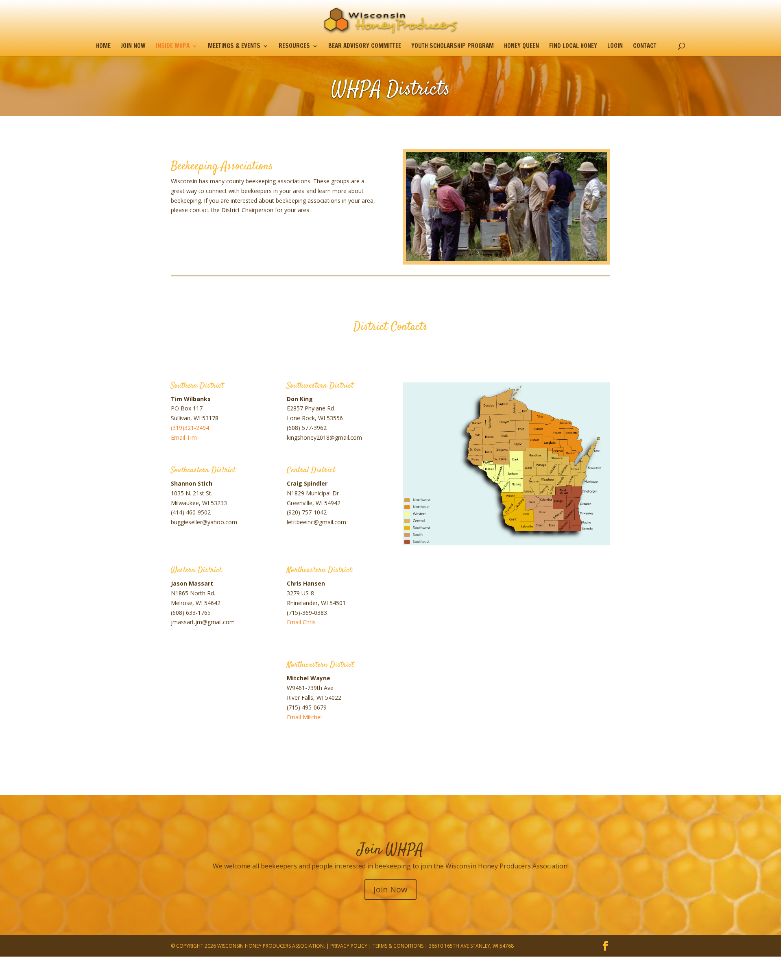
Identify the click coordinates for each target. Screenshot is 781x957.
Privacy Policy (348, 945)
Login (615, 46)
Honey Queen (521, 46)
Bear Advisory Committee (364, 46)
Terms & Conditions (398, 945)
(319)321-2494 (190, 428)
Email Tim (184, 437)
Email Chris (301, 622)
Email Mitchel (304, 717)
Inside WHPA (173, 46)
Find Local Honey (573, 46)
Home (103, 46)
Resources (294, 46)
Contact (645, 46)
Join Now (133, 46)
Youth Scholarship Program (452, 46)
